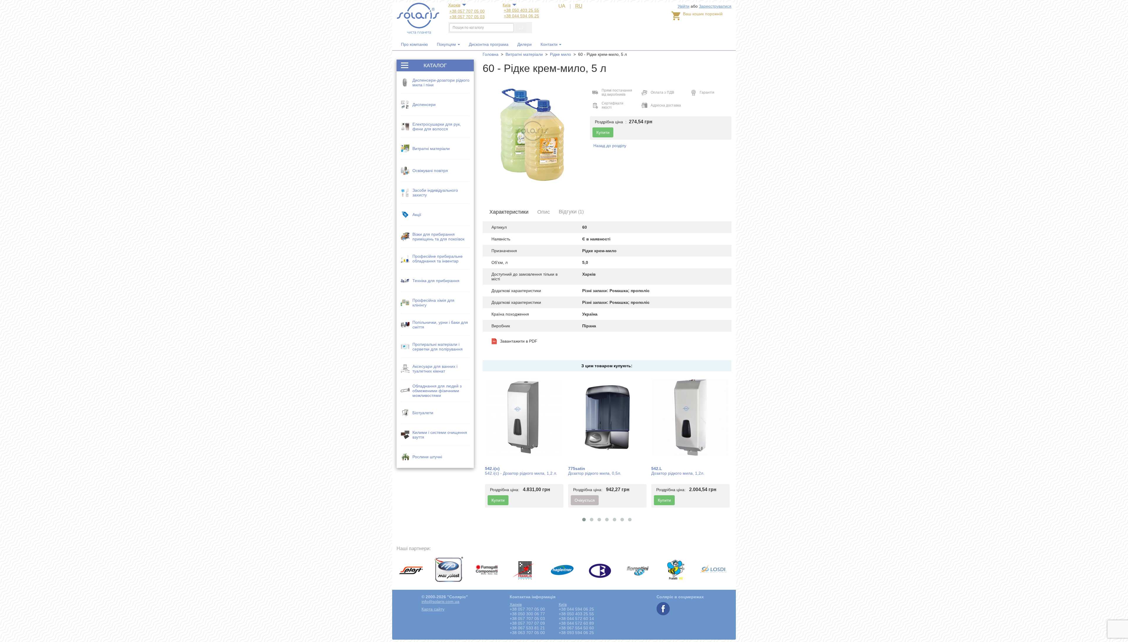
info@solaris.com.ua (440, 601)
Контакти (549, 44)
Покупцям (447, 44)
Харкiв (454, 5)
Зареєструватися (715, 6)
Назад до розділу (609, 145)
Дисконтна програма (488, 44)
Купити (498, 500)
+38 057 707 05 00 (467, 11)
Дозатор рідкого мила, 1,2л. (677, 473)
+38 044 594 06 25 (521, 16)
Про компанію (414, 44)
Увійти (683, 6)
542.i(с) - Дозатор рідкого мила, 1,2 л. (521, 473)
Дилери (524, 44)
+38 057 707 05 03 (467, 16)
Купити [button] (603, 132)
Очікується (585, 500)
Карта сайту (433, 609)
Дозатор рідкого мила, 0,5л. (594, 473)
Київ (507, 5)
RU (578, 6)
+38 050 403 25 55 (521, 10)
